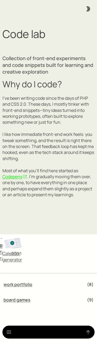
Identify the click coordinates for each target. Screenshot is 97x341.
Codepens (12, 177)
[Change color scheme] (88, 8)
